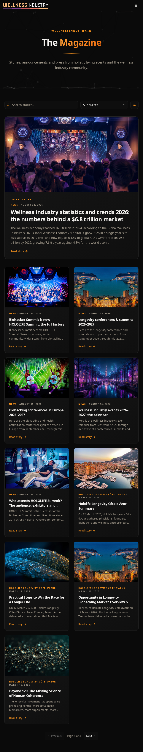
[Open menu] (136, 5)
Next (89, 736)
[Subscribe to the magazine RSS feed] (134, 105)
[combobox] (104, 105)
